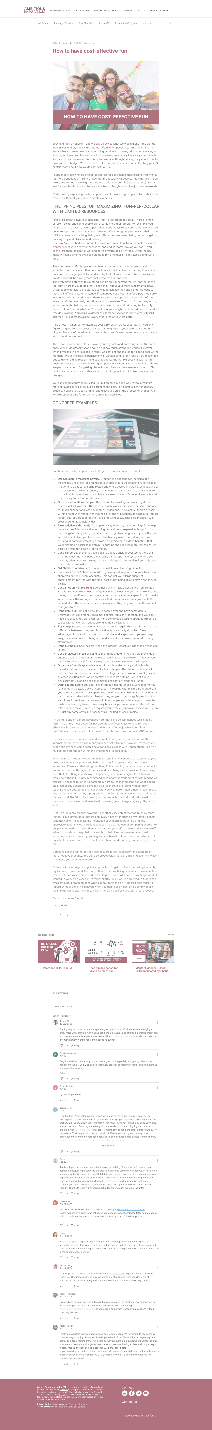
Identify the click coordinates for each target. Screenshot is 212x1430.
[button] (207, 703)
